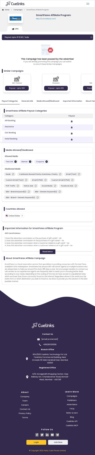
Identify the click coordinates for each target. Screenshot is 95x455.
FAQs (72, 408)
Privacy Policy (25, 413)
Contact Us (25, 409)
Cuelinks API (71, 421)
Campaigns (72, 396)
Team (25, 400)
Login (36, 442)
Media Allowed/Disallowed (48, 101)
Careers (25, 405)
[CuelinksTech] (57, 435)
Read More (48, 251)
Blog (72, 417)
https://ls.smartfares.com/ (46, 19)
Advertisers (72, 404)
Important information (72, 101)
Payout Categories (10, 101)
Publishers (72, 400)
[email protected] (49, 339)
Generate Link (27, 101)
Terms (25, 417)
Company (24, 396)
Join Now (58, 442)
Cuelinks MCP (72, 425)
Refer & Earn (72, 413)
